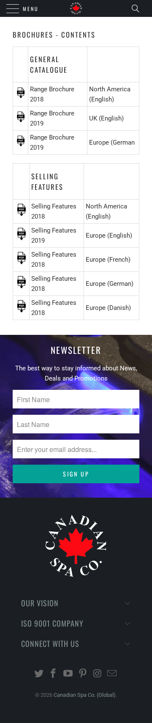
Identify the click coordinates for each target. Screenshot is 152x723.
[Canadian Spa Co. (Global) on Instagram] (97, 674)
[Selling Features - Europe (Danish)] (21, 311)
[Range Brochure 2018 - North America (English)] (20, 96)
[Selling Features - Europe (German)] (21, 286)
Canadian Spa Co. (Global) (85, 695)
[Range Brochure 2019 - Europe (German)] (20, 144)
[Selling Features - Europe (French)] (21, 262)
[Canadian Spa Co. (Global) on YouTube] (68, 674)
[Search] (138, 8)
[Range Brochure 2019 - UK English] (20, 120)
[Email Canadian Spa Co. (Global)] (112, 674)
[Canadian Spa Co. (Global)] (76, 8)
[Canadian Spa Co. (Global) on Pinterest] (83, 674)
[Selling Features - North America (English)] (21, 214)
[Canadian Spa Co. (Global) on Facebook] (53, 674)
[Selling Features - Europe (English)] (21, 238)
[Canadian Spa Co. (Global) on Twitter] (39, 674)
